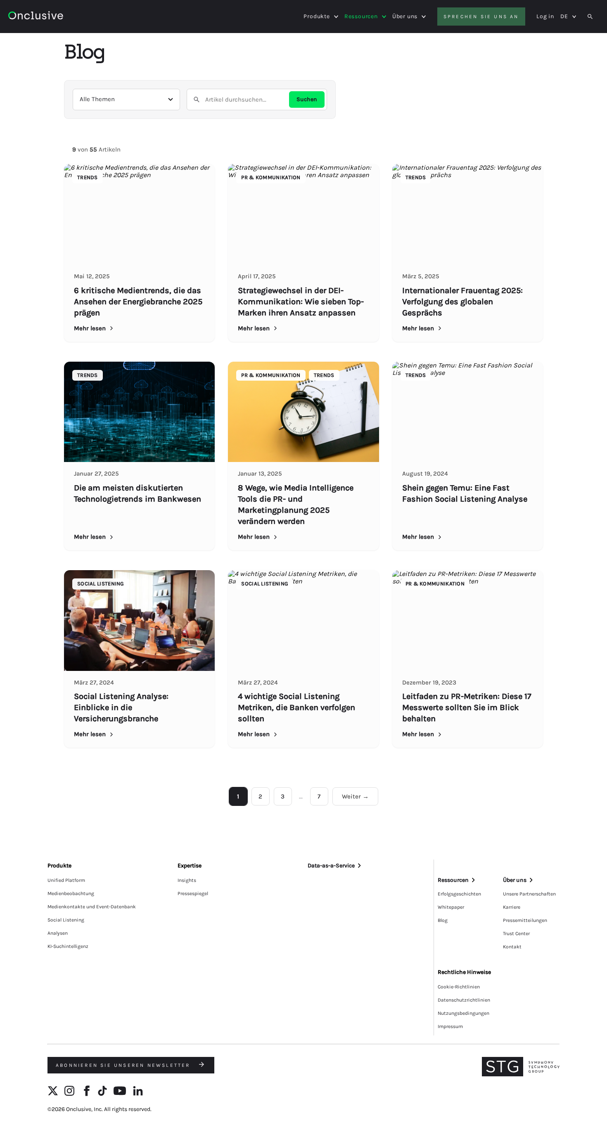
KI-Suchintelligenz (67, 946)
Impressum (450, 1026)
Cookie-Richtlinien (459, 987)
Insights (187, 880)
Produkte (317, 16)
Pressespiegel (193, 893)
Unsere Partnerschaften (529, 894)
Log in (545, 16)
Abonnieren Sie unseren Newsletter (124, 1065)
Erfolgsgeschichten (459, 894)
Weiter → (355, 796)
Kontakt (512, 947)
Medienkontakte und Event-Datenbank (91, 907)
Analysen (57, 933)
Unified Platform (66, 880)
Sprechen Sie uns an (481, 16)
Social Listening (65, 920)
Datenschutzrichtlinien (464, 1000)
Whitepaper (451, 907)
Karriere (511, 907)
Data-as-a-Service (331, 865)
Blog (443, 920)
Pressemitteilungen (525, 920)
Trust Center (516, 933)
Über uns (404, 16)
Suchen (306, 99)
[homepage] (58, 16)
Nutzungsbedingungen (463, 1013)
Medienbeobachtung (70, 893)
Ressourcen (361, 16)
